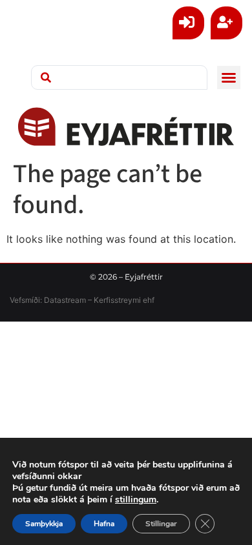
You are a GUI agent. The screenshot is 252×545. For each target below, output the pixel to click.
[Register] (226, 22)
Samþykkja (44, 524)
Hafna (104, 524)
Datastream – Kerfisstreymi (91, 300)
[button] (228, 77)
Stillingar (161, 524)
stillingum (135, 500)
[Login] (188, 22)
